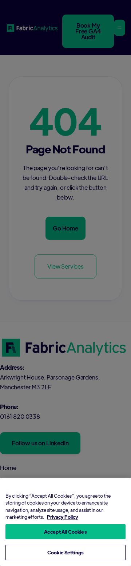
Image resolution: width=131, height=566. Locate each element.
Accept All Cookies (65, 532)
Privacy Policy (62, 517)
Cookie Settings (65, 552)
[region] (65, 522)
